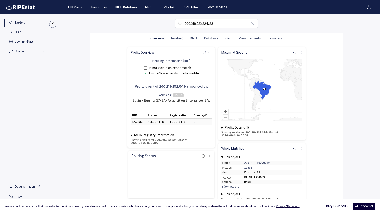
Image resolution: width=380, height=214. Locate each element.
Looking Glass (24, 41)
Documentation (25, 186)
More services (217, 7)
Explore (20, 22)
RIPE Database (126, 7)
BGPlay (20, 32)
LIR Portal (75, 7)
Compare (20, 51)
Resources (99, 7)
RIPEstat (168, 7)
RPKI (149, 7)
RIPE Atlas (190, 7)
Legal (19, 196)
